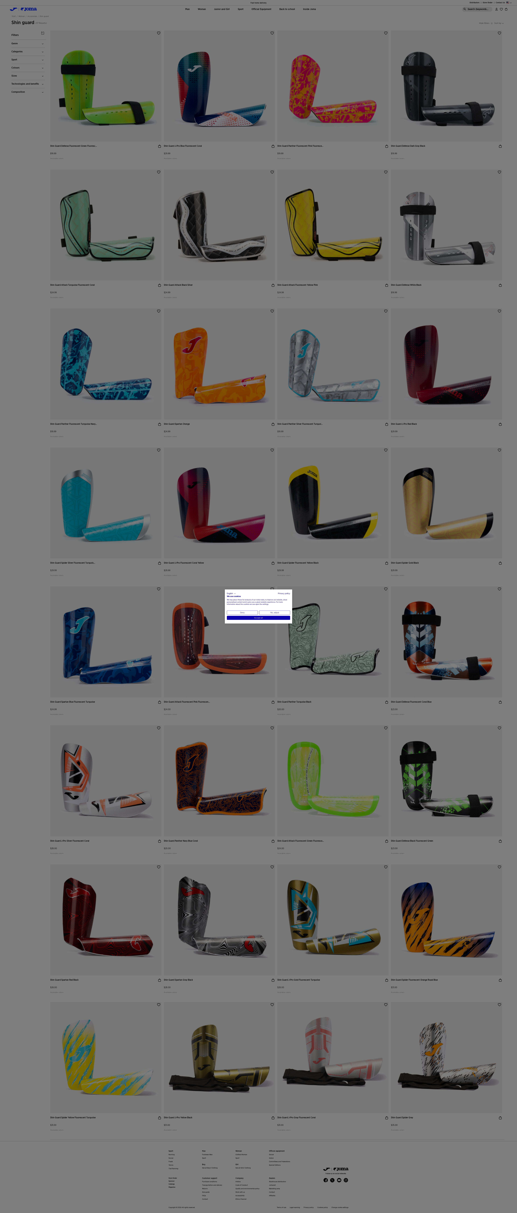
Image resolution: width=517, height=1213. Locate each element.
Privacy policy (284, 593)
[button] (231, 593)
